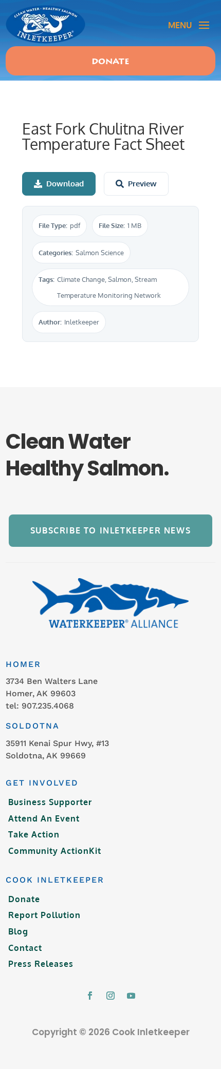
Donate (110, 62)
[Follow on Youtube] (131, 995)
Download (65, 183)
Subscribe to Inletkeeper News (110, 530)
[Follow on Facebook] (90, 995)
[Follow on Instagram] (110, 995)
